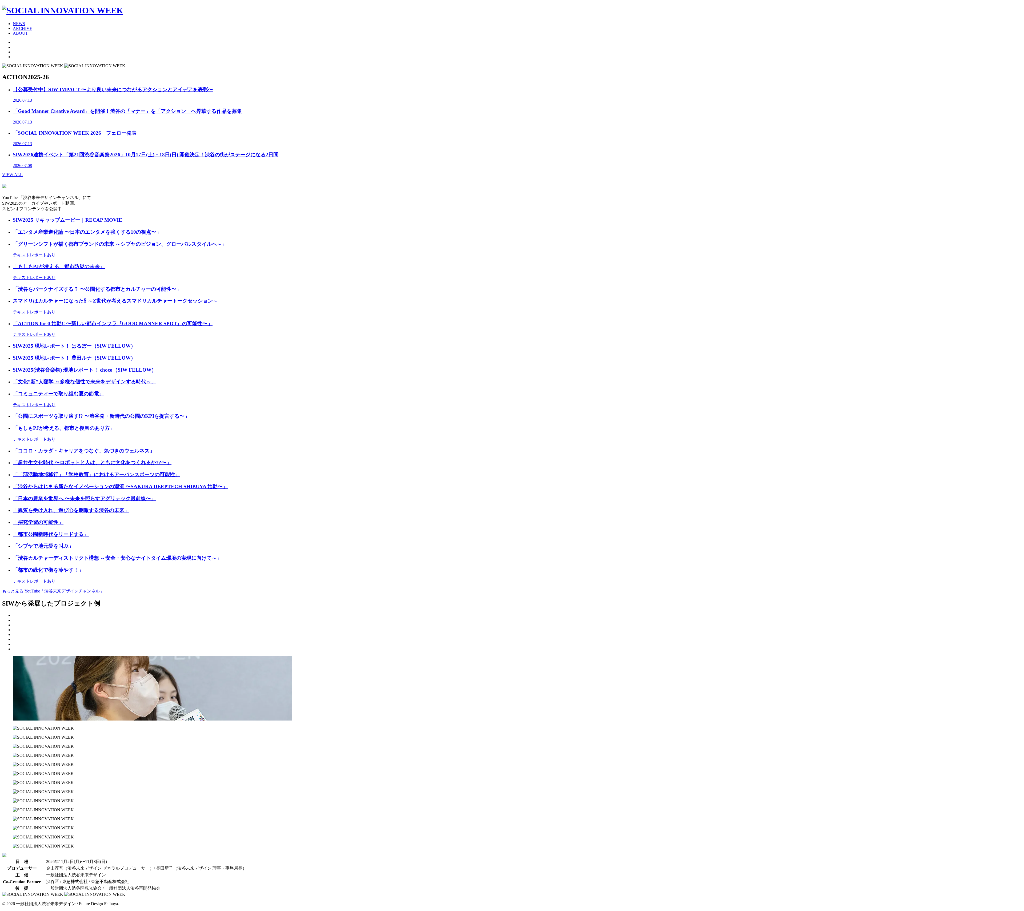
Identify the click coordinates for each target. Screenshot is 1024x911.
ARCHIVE (22, 28)
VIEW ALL (12, 174)
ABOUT (20, 33)
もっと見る (12, 591)
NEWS (19, 23)
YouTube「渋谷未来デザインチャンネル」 (64, 591)
